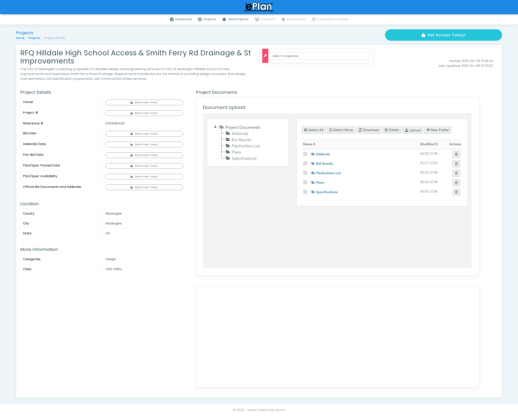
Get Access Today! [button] (446, 35)
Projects (34, 38)
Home (20, 38)
